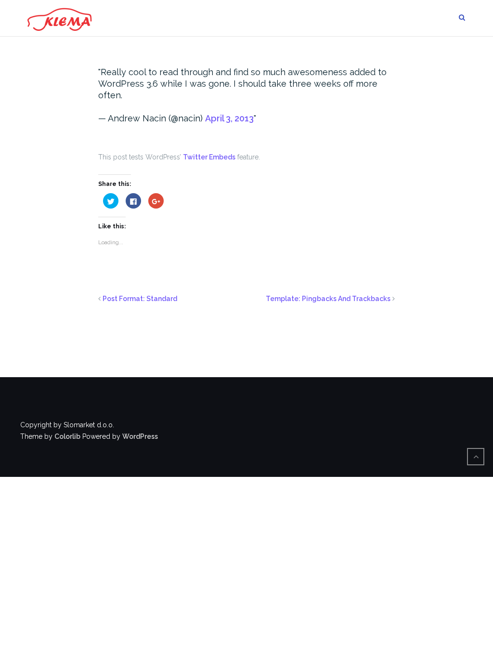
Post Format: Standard (140, 299)
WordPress (140, 436)
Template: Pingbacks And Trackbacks (328, 299)
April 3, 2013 (229, 118)
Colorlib (67, 436)
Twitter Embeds (209, 157)
